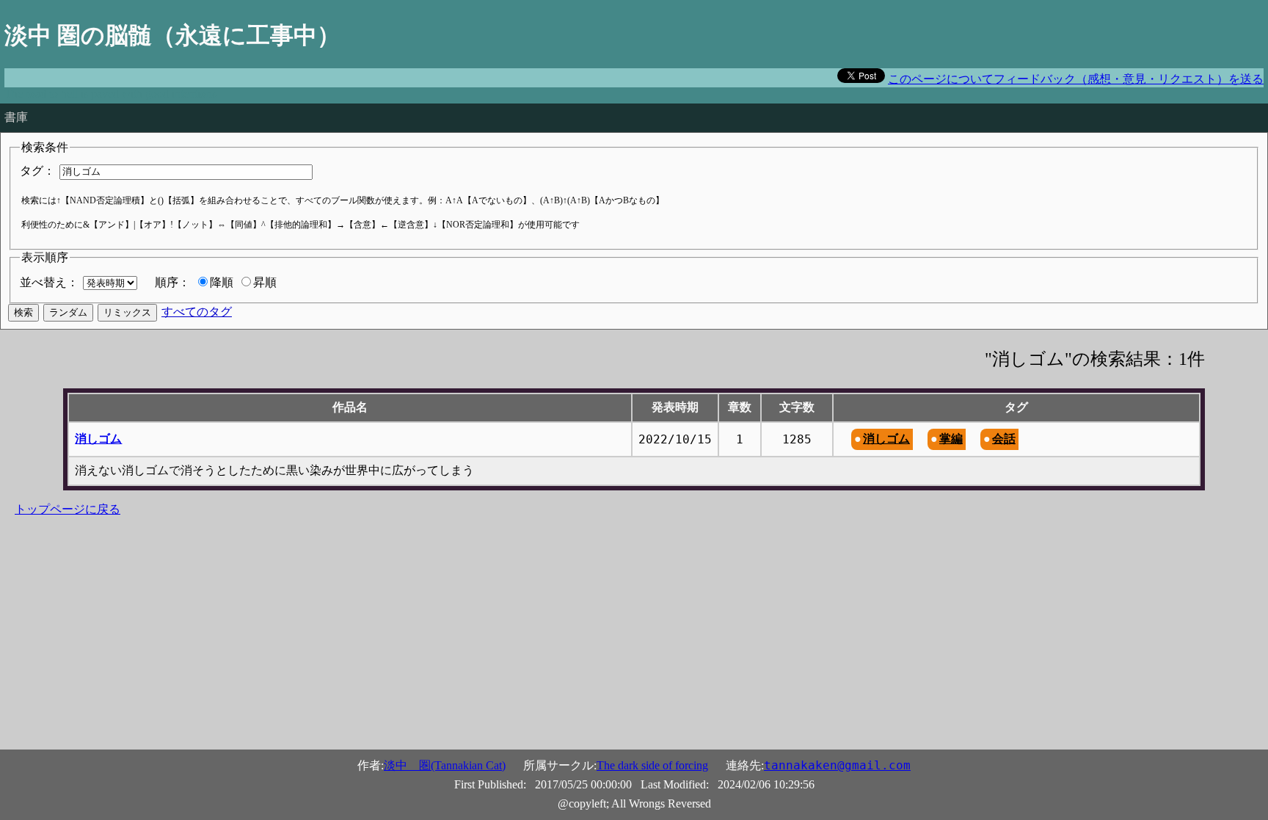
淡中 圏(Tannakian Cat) (445, 765)
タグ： (37, 170)
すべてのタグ (196, 311)
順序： (172, 282)
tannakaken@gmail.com (837, 765)
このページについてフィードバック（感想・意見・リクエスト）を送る (1076, 79)
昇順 (265, 282)
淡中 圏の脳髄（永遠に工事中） (172, 35)
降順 (221, 282)
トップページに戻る (67, 509)
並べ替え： (49, 282)
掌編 (951, 438)
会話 (1004, 438)
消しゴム (98, 438)
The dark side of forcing (652, 765)
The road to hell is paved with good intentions (110, 93)
